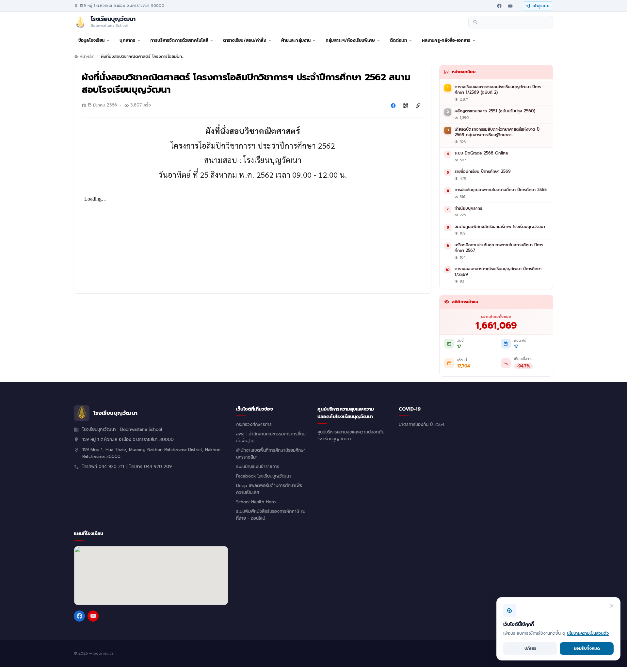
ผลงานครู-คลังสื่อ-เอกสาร (446, 40)
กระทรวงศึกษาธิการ (254, 424)
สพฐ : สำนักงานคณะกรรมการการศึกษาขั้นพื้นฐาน (272, 437)
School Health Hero (256, 502)
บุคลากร (127, 40)
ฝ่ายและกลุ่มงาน (296, 40)
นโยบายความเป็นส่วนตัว (588, 633)
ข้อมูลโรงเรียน (91, 40)
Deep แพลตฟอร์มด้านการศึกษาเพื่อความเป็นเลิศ (269, 489)
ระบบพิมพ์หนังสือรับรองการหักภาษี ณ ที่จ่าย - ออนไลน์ (270, 515)
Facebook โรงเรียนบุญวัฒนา (263, 476)
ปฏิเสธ (530, 648)
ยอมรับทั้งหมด (587, 648)
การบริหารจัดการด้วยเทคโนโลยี (179, 40)
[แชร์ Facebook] (393, 105)
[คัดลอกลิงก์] (418, 105)
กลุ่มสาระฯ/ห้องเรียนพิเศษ (350, 40)
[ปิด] (611, 605)
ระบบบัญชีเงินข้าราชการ (257, 467)
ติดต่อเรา (398, 40)
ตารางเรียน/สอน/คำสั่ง (244, 40)
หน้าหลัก (87, 56)
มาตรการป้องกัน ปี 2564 (421, 424)
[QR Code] (405, 105)
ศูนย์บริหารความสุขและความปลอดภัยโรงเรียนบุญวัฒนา (350, 435)
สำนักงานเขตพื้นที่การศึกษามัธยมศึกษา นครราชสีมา (271, 454)
